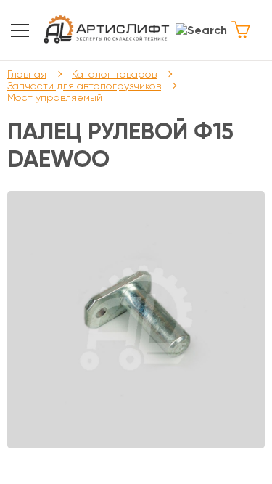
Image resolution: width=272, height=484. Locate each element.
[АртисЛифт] (107, 30)
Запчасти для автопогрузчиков (84, 85)
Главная (26, 74)
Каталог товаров (114, 74)
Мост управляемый (54, 97)
